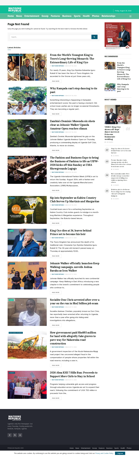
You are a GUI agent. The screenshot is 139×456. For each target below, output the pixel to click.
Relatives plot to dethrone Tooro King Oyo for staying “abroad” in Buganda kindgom (121, 192)
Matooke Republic (58, 66)
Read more (56, 81)
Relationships (108, 16)
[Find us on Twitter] (15, 435)
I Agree (120, 453)
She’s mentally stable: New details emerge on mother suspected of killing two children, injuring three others (120, 178)
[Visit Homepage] (15, 9)
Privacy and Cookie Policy (104, 453)
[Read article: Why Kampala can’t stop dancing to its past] (27, 100)
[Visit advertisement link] (118, 36)
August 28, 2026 (71, 66)
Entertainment (31, 16)
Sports (77, 16)
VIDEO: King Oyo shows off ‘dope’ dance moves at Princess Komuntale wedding (113, 133)
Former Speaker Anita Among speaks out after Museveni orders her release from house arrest (121, 163)
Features (55, 16)
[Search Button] (94, 37)
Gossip (45, 16)
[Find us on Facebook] (10, 435)
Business (66, 16)
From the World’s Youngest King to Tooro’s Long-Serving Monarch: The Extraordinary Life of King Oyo (72, 58)
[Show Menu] (130, 16)
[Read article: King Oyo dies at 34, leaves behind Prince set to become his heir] (27, 243)
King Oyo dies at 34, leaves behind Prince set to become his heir (121, 151)
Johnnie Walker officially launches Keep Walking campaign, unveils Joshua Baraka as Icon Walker (74, 267)
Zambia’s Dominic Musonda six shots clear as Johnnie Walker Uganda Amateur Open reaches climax (72, 124)
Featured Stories (15, 55)
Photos (95, 16)
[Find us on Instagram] (20, 435)
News (19, 16)
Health (86, 16)
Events (11, 158)
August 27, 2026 (71, 238)
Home (11, 16)
